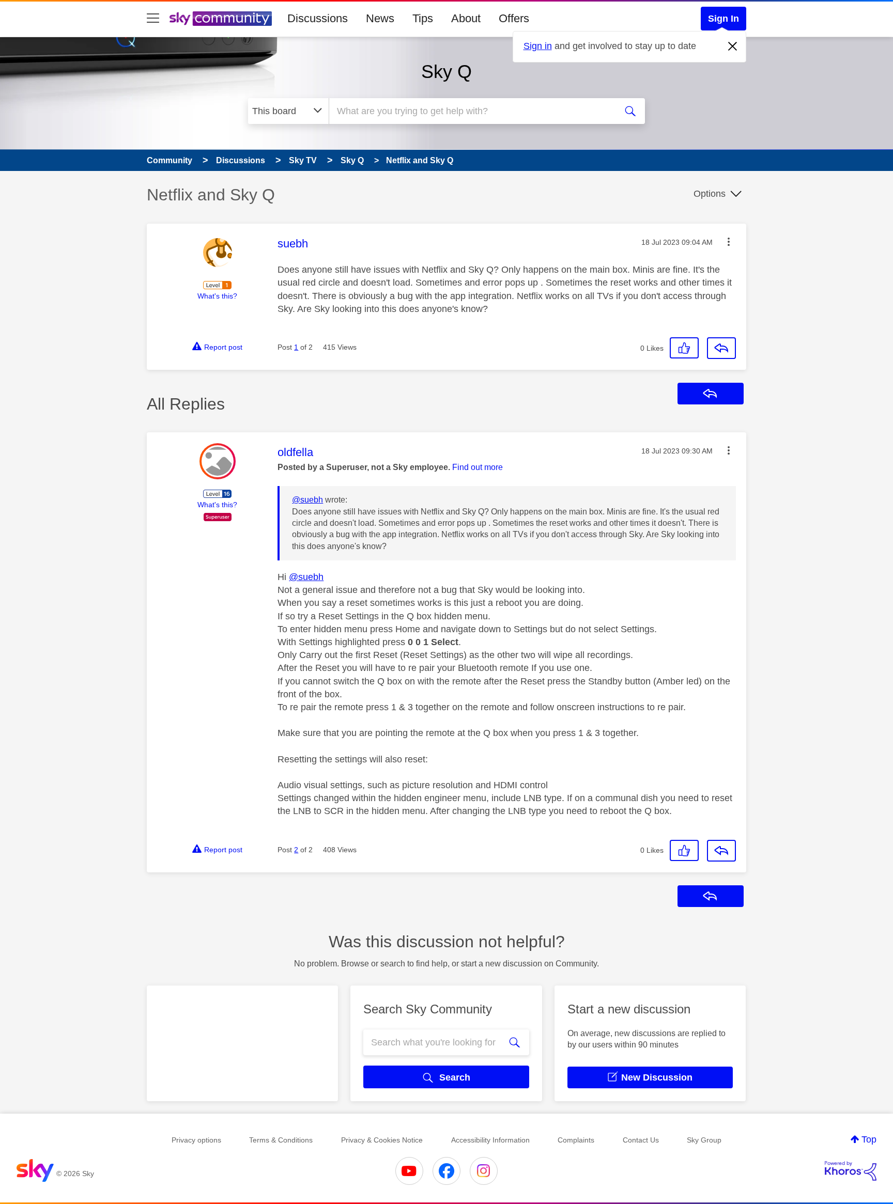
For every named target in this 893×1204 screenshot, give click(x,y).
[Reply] (721, 348)
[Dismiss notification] (733, 46)
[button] (728, 241)
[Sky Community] (221, 18)
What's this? (217, 296)
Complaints (576, 1140)
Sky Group (704, 1140)
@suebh (307, 499)
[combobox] (471, 111)
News (380, 18)
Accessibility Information (490, 1140)
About (466, 18)
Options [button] (710, 194)
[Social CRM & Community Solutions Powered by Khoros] (850, 1171)
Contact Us (641, 1140)
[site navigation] (153, 18)
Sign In (723, 18)
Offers (514, 18)
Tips (422, 18)
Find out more (477, 467)
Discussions (317, 18)
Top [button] (868, 1139)
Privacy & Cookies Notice (382, 1140)
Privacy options (196, 1140)
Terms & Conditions (281, 1140)
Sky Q (446, 71)
